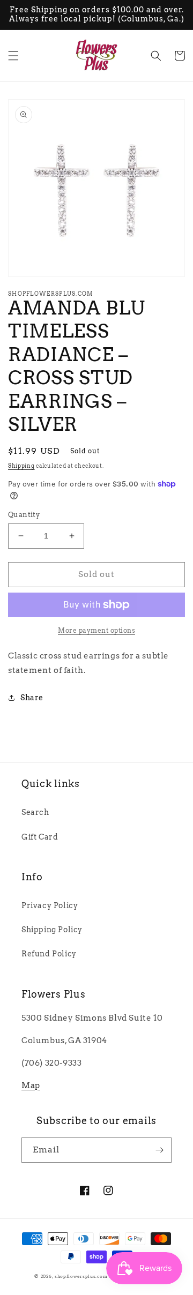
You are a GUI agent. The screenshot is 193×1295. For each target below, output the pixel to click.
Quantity (24, 515)
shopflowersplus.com (81, 1276)
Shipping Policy (52, 929)
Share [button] (31, 697)
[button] (13, 56)
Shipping (21, 465)
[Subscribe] (159, 1150)
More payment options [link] (96, 630)
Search (35, 812)
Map (30, 1085)
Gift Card (39, 837)
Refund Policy (49, 953)
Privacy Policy (49, 905)
